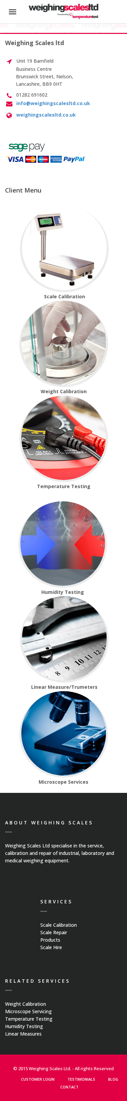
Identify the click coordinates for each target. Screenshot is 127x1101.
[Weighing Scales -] (63, 11)
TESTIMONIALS (81, 1079)
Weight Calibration (25, 1004)
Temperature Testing (28, 1019)
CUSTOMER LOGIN (38, 1079)
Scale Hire (51, 947)
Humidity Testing (24, 1026)
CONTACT (69, 1086)
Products (50, 940)
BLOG (113, 1079)
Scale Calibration (58, 925)
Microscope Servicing (28, 1011)
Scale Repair (53, 932)
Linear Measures (23, 1033)
